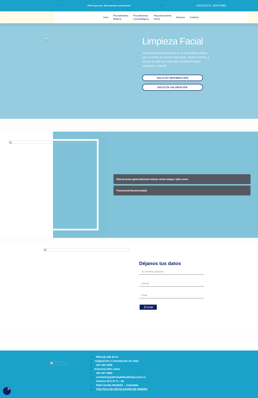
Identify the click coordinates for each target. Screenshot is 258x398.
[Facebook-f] (22, 5)
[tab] (182, 179)
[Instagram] (13, 5)
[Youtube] (31, 5)
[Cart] (7, 391)
